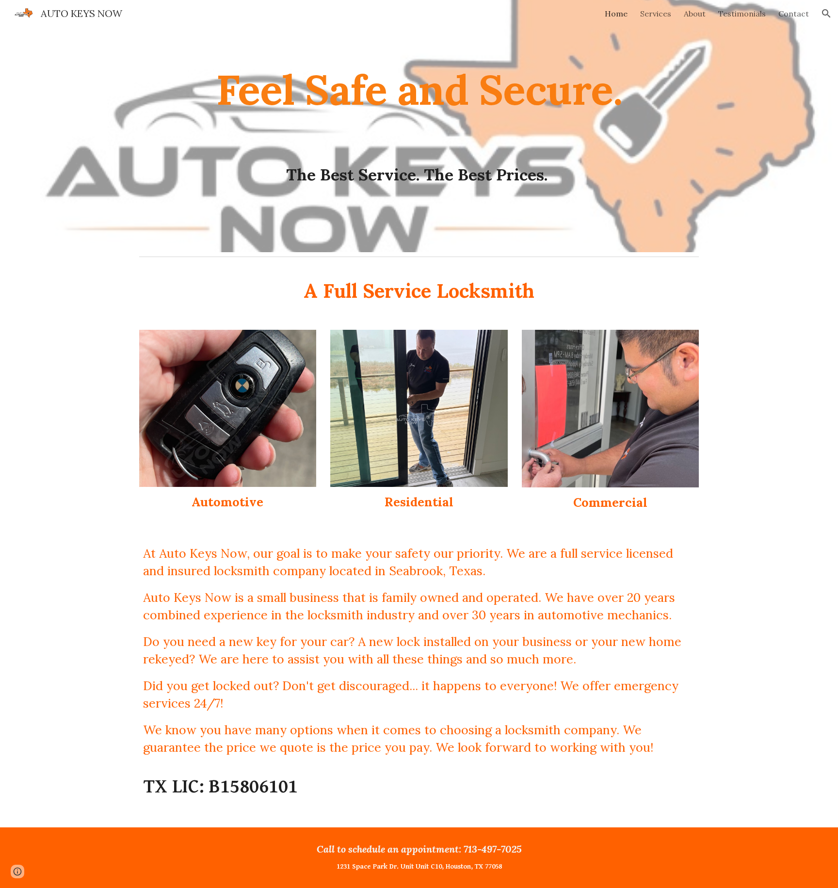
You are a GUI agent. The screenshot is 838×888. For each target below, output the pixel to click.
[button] (826, 13)
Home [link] (616, 13)
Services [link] (655, 13)
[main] (419, 126)
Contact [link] (793, 13)
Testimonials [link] (742, 13)
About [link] (695, 13)
